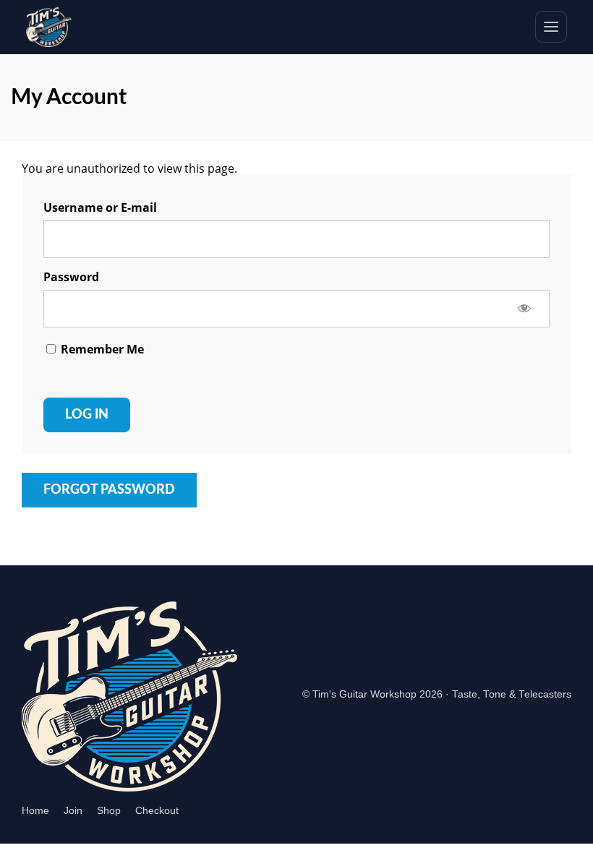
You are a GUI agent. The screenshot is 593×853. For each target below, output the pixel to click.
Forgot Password (109, 490)
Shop (109, 811)
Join (73, 811)
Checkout (157, 811)
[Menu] (551, 27)
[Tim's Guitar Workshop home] (49, 27)
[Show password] (524, 307)
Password (71, 277)
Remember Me (101, 349)
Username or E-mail (100, 207)
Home (35, 811)
